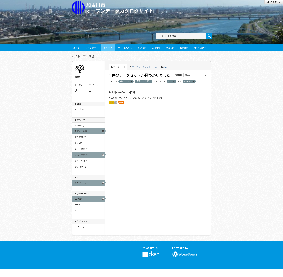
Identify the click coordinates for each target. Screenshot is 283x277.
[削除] (131, 81)
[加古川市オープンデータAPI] (114, 3)
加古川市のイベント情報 (122, 92)
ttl (116, 103)
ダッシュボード (201, 48)
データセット (91, 48)
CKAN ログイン (273, 2)
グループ (108, 48)
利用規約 (142, 48)
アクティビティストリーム (144, 67)
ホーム (76, 48)
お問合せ (184, 48)
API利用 (156, 48)
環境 (91, 56)
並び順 (178, 75)
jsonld (120, 103)
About (166, 67)
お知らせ (170, 48)
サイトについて (125, 48)
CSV (111, 103)
